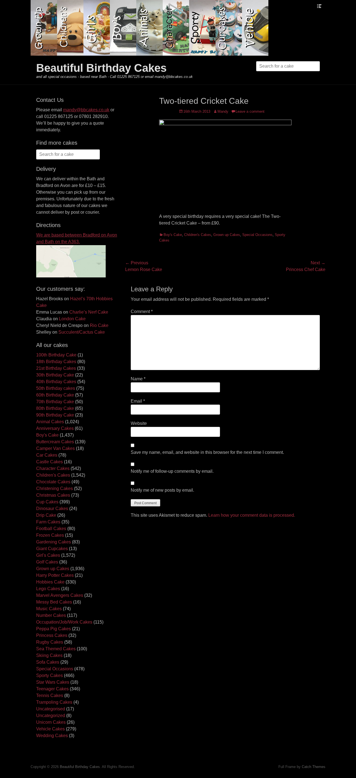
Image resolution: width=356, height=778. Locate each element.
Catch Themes (313, 767)
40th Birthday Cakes (56, 381)
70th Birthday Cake (55, 401)
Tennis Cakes (49, 695)
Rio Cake (99, 325)
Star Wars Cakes (52, 682)
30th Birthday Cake (55, 375)
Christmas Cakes (53, 495)
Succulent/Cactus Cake (81, 332)
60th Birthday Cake (55, 395)
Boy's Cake (173, 235)
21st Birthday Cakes (56, 368)
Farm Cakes (48, 522)
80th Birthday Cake (55, 408)
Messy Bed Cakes (54, 602)
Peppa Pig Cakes (53, 628)
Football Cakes (51, 528)
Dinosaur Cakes (52, 508)
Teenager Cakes (52, 688)
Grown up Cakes (226, 235)
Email (138, 401)
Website (139, 423)
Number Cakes (51, 615)
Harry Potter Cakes (55, 575)
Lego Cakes (48, 588)
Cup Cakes (47, 501)
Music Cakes (49, 608)
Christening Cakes (54, 488)
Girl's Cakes (48, 555)
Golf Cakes (47, 562)
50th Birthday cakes (55, 388)
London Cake (72, 318)
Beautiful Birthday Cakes (101, 68)
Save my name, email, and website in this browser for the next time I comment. (207, 452)
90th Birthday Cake (55, 415)
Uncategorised (50, 708)
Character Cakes (53, 468)
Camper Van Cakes (55, 448)
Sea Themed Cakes (56, 648)
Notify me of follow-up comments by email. (172, 471)
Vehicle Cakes (50, 729)
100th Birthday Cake (56, 355)
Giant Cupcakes (52, 548)
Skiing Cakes (49, 655)
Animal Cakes (50, 421)
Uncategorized (50, 715)
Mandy (222, 111)
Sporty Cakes (49, 675)
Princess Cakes (51, 635)
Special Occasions (257, 235)
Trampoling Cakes (54, 702)
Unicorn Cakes (51, 722)
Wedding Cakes (52, 735)
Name (138, 378)
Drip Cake (46, 515)
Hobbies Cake (50, 582)
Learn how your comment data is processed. (251, 515)
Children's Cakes (197, 235)
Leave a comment (250, 111)
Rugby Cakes (49, 642)
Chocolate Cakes (53, 481)
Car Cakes (46, 455)
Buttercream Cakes (55, 441)
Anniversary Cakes (55, 428)
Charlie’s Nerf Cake (88, 312)
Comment (142, 311)
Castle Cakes (49, 461)
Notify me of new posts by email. (162, 490)
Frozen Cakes (50, 535)
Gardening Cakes (53, 542)
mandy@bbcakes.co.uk (86, 109)
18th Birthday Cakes (56, 361)
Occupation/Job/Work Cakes (64, 622)
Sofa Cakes (47, 662)
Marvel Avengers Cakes (59, 595)
